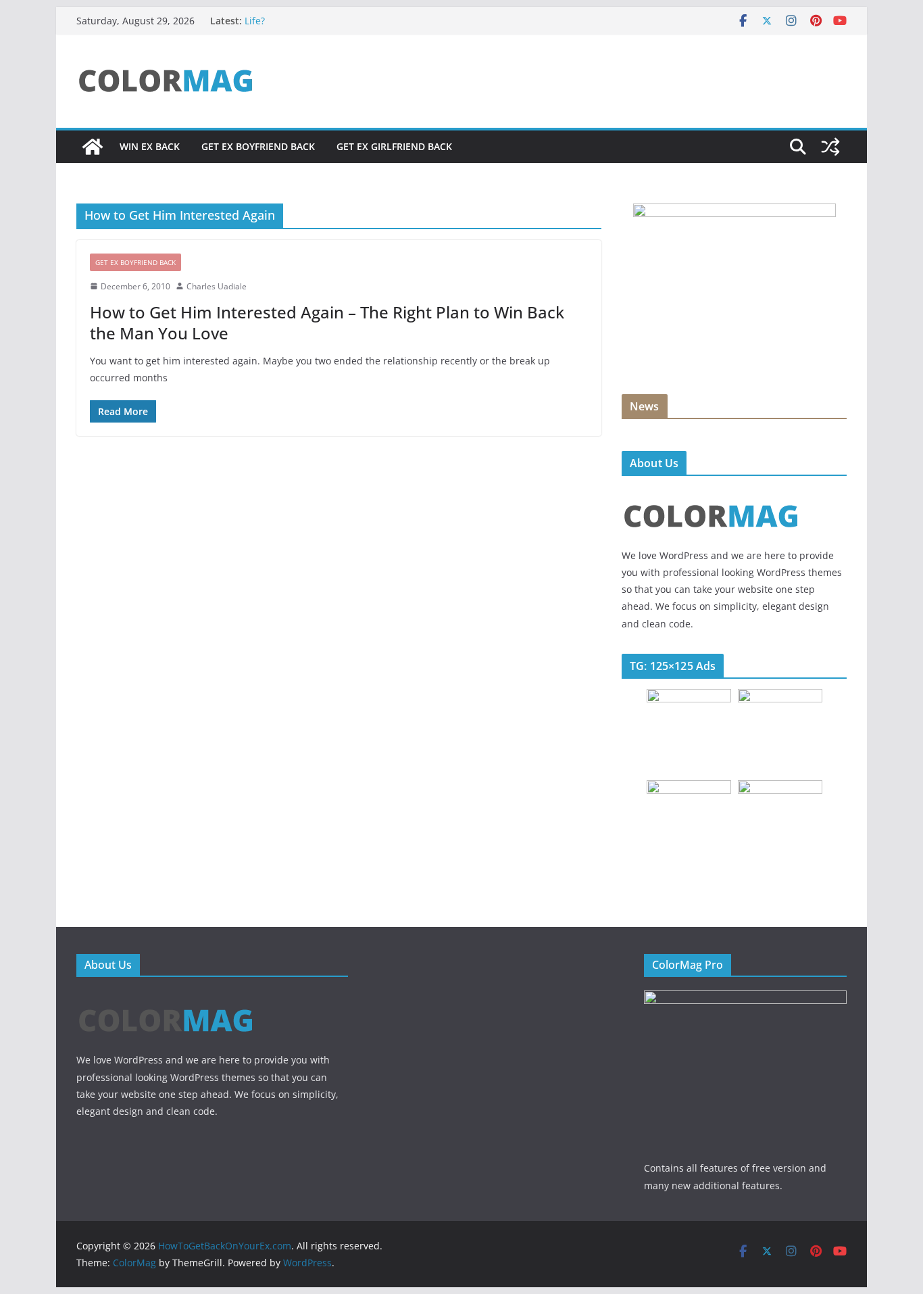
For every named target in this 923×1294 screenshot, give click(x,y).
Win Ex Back (150, 146)
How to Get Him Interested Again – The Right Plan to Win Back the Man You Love (327, 322)
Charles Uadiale (216, 286)
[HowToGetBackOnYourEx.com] (92, 146)
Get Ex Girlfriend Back (394, 146)
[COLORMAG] (711, 494)
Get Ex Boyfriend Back (258, 146)
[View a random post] (830, 146)
